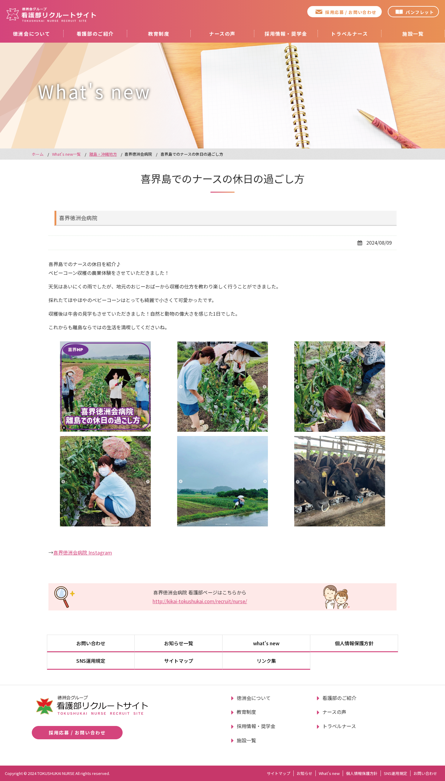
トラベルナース (349, 33)
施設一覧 (413, 33)
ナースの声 (222, 33)
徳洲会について (31, 33)
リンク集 (266, 660)
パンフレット (420, 12)
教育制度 (158, 33)
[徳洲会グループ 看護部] (51, 14)
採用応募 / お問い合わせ (350, 12)
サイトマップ (178, 660)
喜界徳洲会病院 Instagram (82, 552)
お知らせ (304, 773)
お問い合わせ (90, 643)
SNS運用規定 (90, 660)
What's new (329, 773)
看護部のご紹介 (95, 33)
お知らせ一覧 (178, 643)
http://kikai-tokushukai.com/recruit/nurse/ (200, 601)
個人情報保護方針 (354, 643)
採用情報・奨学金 (286, 33)
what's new (266, 643)
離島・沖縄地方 (103, 154)
